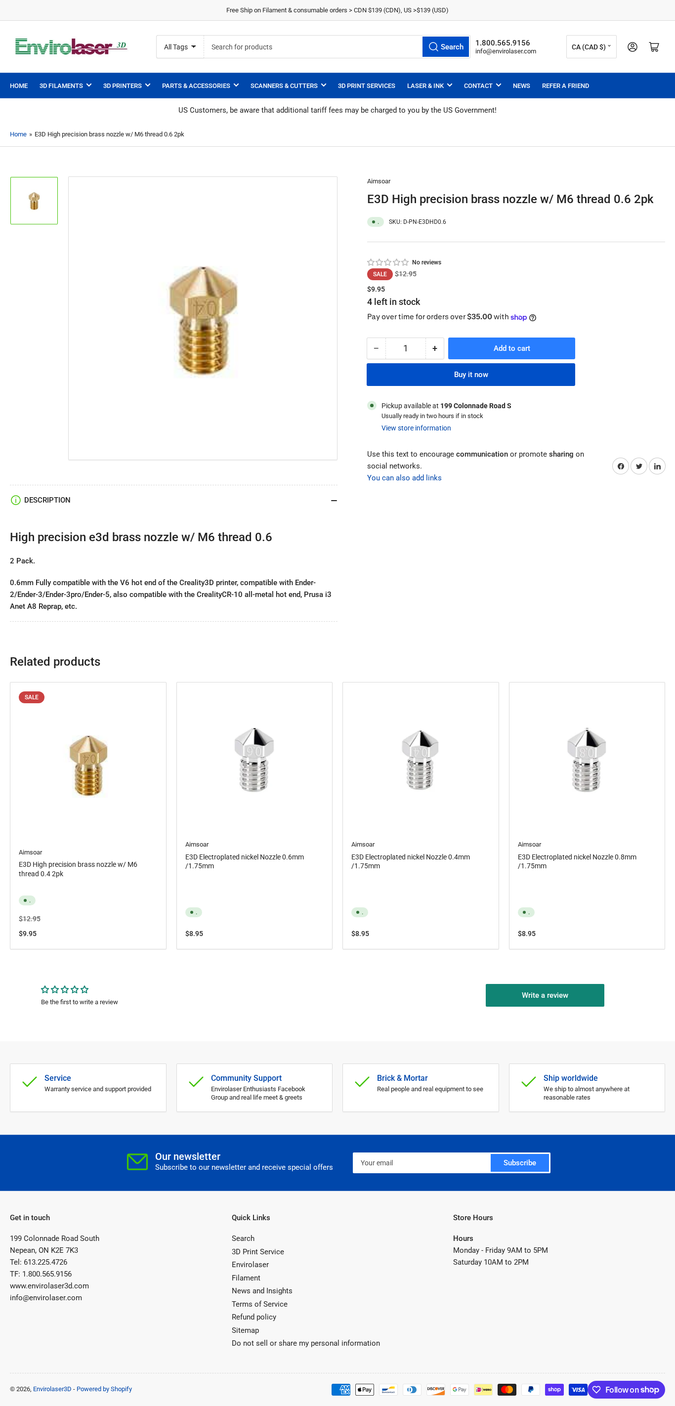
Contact (478, 85)
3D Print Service (258, 1251)
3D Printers (122, 85)
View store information (416, 428)
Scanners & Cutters (284, 85)
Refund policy (254, 1317)
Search (243, 1238)
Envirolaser (250, 1264)
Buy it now (471, 374)
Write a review (545, 995)
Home (19, 85)
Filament (246, 1278)
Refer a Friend (565, 85)
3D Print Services (366, 85)
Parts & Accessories (196, 85)
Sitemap (245, 1330)
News (521, 85)
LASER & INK (425, 85)
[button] (388, 262)
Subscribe (520, 1162)
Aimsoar (378, 181)
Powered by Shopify (104, 1389)
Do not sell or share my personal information (306, 1343)
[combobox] (337, 46)
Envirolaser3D (52, 1389)
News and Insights (262, 1290)
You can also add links (404, 478)
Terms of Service (260, 1304)
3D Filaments (61, 85)
